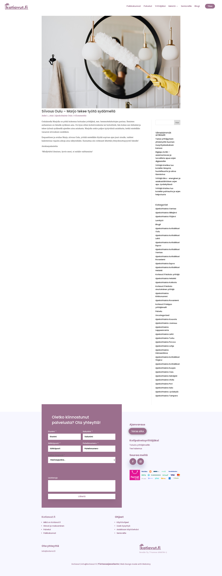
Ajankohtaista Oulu (63, 115)
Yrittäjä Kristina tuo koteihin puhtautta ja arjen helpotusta (167, 191)
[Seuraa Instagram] (140, 461)
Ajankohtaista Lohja (164, 346)
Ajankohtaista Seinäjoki (166, 376)
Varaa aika (137, 431)
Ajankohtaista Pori (164, 384)
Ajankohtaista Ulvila (164, 380)
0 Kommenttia (80, 115)
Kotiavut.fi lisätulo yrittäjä (167, 274)
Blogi (197, 6)
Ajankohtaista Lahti (164, 334)
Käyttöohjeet (123, 522)
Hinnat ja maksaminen (53, 526)
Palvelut (148, 6)
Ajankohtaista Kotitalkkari (167, 364)
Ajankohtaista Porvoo (165, 342)
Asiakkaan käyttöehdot (128, 529)
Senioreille (186, 6)
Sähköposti (53, 443)
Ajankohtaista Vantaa (165, 208)
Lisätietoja (53, 478)
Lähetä (81, 496)
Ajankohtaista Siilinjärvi (166, 212)
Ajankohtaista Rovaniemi (167, 300)
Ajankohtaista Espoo (165, 263)
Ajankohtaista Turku (164, 338)
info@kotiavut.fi (48, 551)
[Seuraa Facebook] (133, 461)
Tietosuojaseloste (108, 564)
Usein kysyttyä (123, 526)
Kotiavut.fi (48, 517)
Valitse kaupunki (56, 455)
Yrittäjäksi (160, 6)
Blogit (158, 224)
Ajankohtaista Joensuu (166, 323)
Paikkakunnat (134, 6)
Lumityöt (159, 220)
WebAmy (146, 564)
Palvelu (158, 311)
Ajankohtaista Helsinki (165, 278)
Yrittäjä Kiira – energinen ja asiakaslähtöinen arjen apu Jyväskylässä (167, 181)
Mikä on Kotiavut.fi (52, 522)
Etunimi (51, 431)
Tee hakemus (136, 448)
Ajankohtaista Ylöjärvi (165, 216)
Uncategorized (162, 315)
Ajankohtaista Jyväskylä (166, 391)
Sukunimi (87, 431)
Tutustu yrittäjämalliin (140, 445)
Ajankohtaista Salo (164, 387)
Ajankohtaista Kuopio (165, 368)
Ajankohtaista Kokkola (166, 282)
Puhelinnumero (90, 443)
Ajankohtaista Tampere (166, 395)
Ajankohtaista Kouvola (166, 319)
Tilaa (210, 6)
